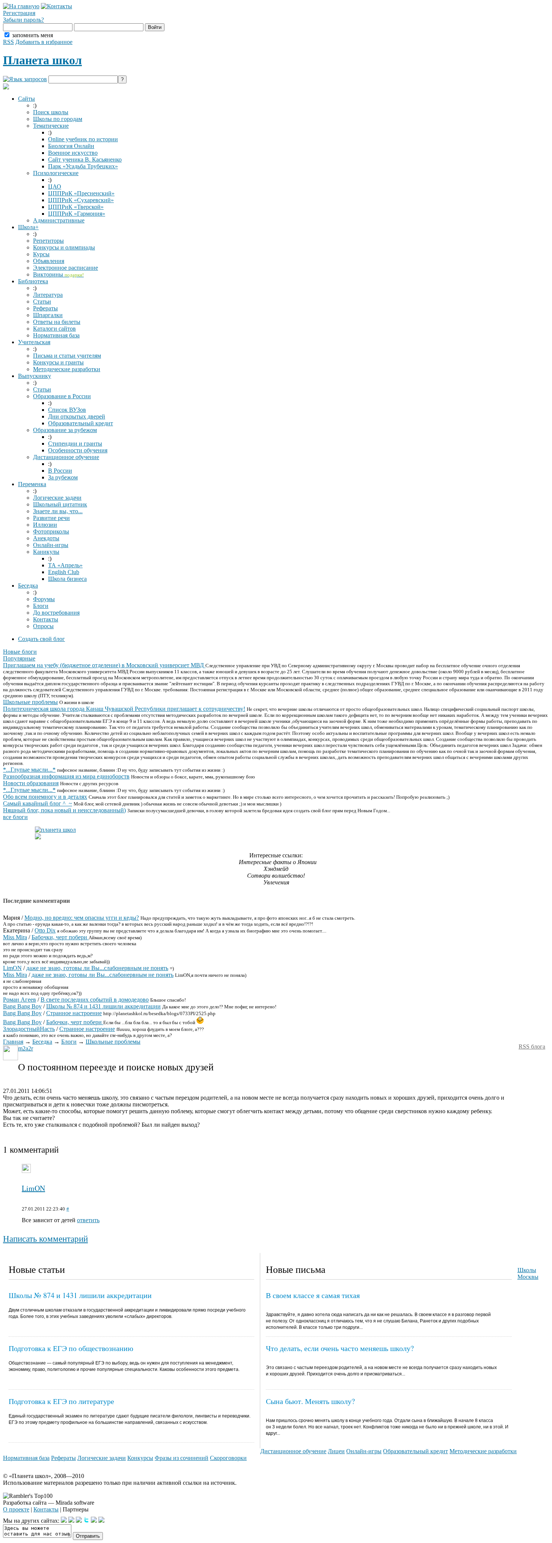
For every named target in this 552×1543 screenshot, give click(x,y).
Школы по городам (57, 119)
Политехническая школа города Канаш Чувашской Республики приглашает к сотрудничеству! (124, 709)
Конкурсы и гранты (58, 362)
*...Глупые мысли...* (29, 769)
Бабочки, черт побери (60, 937)
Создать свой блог (41, 639)
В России (60, 470)
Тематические (51, 125)
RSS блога (532, 1046)
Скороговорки (228, 1458)
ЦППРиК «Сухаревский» (81, 200)
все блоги (15, 817)
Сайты (26, 98)
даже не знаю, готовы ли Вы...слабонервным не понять (97, 968)
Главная (13, 1041)
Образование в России (62, 396)
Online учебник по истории (83, 139)
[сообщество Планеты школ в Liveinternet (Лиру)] (71, 1520)
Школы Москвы (527, 1273)
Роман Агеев (19, 999)
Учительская (34, 342)
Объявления (48, 261)
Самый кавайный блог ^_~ (37, 803)
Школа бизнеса (67, 579)
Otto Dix (45, 930)
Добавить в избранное (43, 42)
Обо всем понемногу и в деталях (45, 796)
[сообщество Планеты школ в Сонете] (101, 1520)
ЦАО (54, 186)
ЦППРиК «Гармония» (76, 213)
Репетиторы (48, 240)
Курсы (41, 254)
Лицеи (336, 1451)
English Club (63, 572)
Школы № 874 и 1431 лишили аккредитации (103, 1006)
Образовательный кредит (80, 423)
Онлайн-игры (50, 545)
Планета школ (42, 60)
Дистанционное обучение (66, 457)
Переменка (32, 484)
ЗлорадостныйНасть (29, 1029)
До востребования (56, 612)
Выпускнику (34, 376)
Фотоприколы (51, 531)
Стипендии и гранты (75, 443)
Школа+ (28, 227)
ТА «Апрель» (65, 565)
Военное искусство (73, 153)
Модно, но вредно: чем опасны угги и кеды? (81, 917)
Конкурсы (140, 1458)
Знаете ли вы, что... (58, 511)
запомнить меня (32, 35)
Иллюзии (45, 524)
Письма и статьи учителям (67, 355)
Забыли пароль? (23, 20)
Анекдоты (46, 538)
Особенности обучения (77, 450)
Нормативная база (56, 335)
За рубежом (63, 477)
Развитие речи (51, 518)
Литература (48, 295)
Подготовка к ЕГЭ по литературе (61, 1401)
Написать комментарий (45, 1238)
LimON (12, 968)
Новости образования (31, 783)
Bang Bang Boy (22, 1006)
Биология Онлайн (71, 146)
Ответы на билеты (56, 322)
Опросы (43, 626)
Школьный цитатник (60, 504)
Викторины (58, 274)
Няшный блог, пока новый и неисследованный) (64, 810)
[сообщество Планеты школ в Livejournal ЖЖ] (64, 1520)
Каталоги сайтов (54, 328)
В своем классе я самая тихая (313, 1295)
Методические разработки (66, 369)
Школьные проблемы (30, 702)
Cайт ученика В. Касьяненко (85, 159)
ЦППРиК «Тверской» (76, 207)
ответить (88, 1220)
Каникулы (46, 552)
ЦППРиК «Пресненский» (81, 193)
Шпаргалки (48, 315)
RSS (8, 42)
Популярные (19, 658)
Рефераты (45, 308)
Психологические (55, 173)
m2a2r (25, 1048)
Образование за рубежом (65, 430)
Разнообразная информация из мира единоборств (66, 776)
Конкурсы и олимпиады (64, 247)
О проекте (16, 1509)
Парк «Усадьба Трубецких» (83, 166)
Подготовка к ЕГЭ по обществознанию (71, 1348)
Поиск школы (50, 112)
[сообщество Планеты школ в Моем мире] (94, 1520)
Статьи (42, 301)
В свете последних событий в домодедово (95, 999)
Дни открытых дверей (76, 416)
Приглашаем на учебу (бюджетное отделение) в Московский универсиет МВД (104, 665)
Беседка (28, 585)
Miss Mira (15, 937)
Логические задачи (57, 497)
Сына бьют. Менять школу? (310, 1401)
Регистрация (19, 13)
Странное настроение (74, 1013)
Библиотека (33, 281)
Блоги (40, 606)
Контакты (45, 619)
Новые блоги (20, 651)
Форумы (44, 599)
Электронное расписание (65, 267)
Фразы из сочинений (181, 1458)
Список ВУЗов (67, 410)
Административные (58, 220)
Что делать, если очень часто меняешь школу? (340, 1348)
